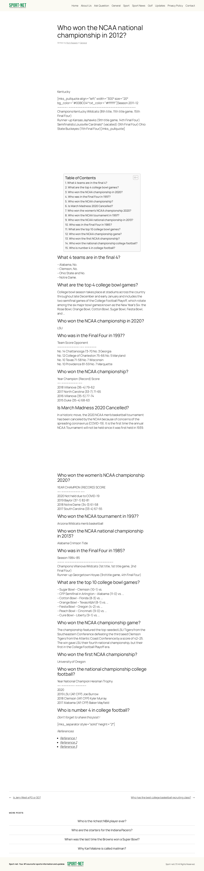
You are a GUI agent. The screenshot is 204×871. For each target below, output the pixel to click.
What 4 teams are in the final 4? (87, 183)
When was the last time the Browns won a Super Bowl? (102, 839)
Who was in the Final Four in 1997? (89, 197)
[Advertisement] (102, 67)
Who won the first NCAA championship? (94, 238)
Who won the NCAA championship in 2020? (95, 192)
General (83, 42)
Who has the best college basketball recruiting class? (161, 797)
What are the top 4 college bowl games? (93, 187)
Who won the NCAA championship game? (95, 234)
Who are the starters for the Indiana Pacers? (102, 830)
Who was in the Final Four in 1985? (90, 224)
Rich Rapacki (72, 42)
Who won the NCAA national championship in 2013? (100, 220)
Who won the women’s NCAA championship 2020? (99, 210)
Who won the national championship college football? (103, 243)
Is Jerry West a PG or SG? (27, 797)
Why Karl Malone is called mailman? (102, 848)
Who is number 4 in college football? (92, 248)
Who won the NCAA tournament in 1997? (93, 215)
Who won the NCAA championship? (90, 201)
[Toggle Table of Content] (134, 177)
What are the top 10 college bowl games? (94, 229)
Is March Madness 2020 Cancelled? (90, 206)
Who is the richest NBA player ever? (102, 821)
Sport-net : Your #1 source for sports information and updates (37, 864)
